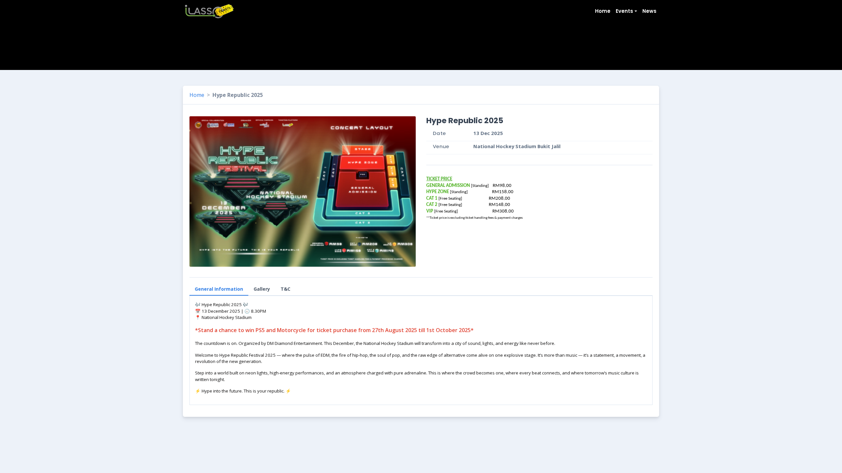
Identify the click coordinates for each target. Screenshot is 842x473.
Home (196, 95)
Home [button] (602, 11)
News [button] (649, 11)
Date (439, 133)
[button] (405, 191)
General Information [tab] (219, 289)
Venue (441, 146)
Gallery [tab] (262, 289)
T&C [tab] (285, 289)
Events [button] (624, 11)
